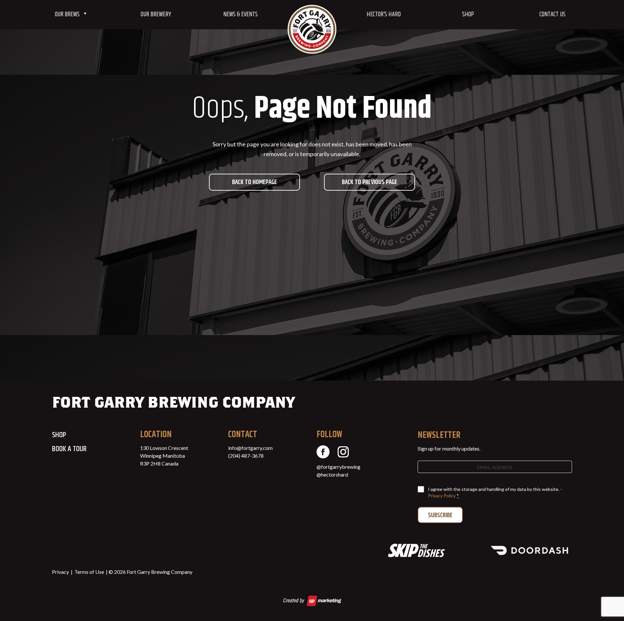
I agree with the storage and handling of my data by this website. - (495, 492)
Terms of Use (89, 572)
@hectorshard (332, 474)
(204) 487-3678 (246, 455)
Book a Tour (69, 449)
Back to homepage (254, 182)
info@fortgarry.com (250, 448)
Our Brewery (156, 14)
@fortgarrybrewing (338, 467)
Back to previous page (369, 182)
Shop (468, 14)
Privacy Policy (442, 495)
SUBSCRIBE (440, 515)
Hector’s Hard (384, 14)
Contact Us (553, 14)
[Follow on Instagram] (343, 452)
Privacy (60, 572)
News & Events (240, 14)
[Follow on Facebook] (323, 451)
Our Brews (67, 14)
